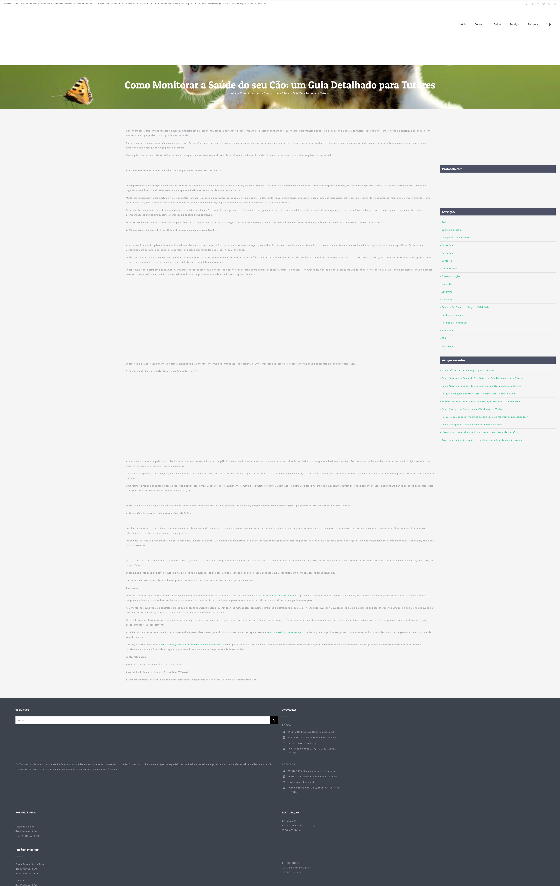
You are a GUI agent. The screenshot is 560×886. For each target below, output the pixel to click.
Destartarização (451, 276)
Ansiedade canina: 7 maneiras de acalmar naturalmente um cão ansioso (482, 440)
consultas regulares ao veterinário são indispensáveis (191, 644)
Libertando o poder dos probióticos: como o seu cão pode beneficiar (480, 432)
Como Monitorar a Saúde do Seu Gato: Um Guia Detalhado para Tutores (482, 378)
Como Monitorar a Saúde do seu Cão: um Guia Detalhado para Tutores (481, 386)
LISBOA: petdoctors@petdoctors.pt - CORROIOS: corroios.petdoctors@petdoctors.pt (228, 3)
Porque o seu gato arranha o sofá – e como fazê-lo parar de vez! (479, 393)
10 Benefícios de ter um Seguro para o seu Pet (468, 370)
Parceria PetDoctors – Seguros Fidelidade (465, 307)
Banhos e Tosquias (452, 229)
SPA (444, 338)
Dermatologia (449, 268)
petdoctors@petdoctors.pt (303, 743)
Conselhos (447, 245)
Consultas (447, 253)
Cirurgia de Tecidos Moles (456, 237)
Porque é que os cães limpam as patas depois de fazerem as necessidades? (485, 416)
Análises (446, 222)
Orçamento (448, 299)
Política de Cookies (452, 315)
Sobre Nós (447, 330)
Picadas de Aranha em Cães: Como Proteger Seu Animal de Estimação (481, 401)
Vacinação (447, 346)
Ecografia (447, 284)
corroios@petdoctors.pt (301, 782)
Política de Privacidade (455, 322)
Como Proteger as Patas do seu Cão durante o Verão (472, 409)
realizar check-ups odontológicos (286, 632)
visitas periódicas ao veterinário (276, 595)
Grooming (447, 291)
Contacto (447, 260)
